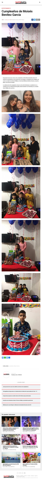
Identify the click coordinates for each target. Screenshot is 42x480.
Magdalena (22, 475)
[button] (39, 454)
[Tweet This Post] (35, 20)
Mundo (23, 476)
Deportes (36, 475)
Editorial (25, 475)
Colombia (28, 475)
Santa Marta (18, 475)
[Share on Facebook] (32, 20)
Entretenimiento (19, 476)
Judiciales (32, 475)
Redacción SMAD (9, 19)
